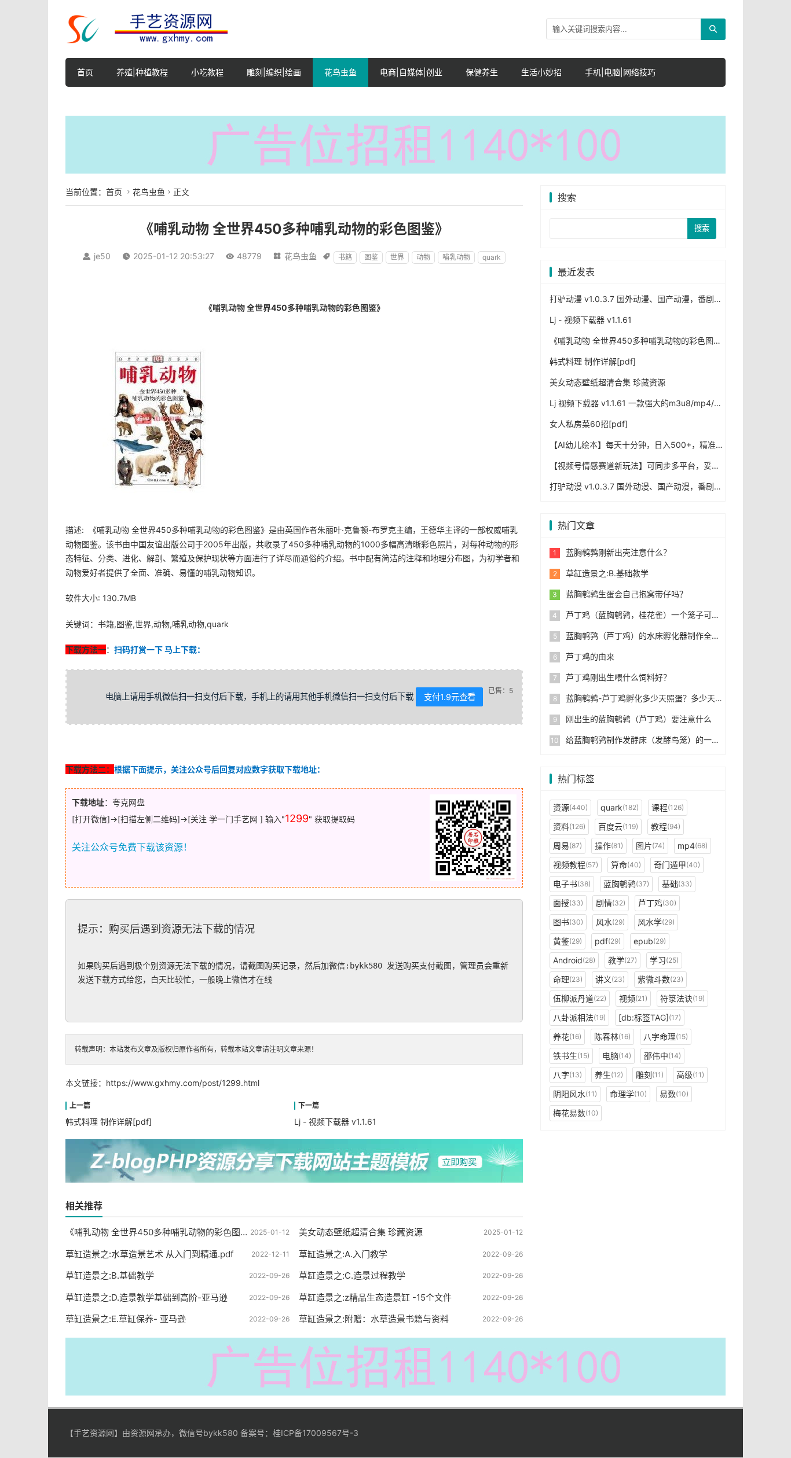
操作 (609, 846)
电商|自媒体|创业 (411, 72)
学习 (664, 960)
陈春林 (612, 1036)
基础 (677, 884)
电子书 (572, 884)
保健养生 (482, 72)
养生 (609, 1075)
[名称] (395, 144)
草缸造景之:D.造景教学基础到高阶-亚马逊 (146, 1297)
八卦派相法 (579, 1017)
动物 (423, 257)
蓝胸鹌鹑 (626, 884)
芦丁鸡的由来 (590, 656)
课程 (667, 807)
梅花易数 (575, 1113)
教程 (665, 826)
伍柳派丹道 (579, 998)
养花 (567, 1036)
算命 (626, 865)
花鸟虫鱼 (340, 72)
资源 (570, 807)
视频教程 (575, 865)
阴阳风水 (575, 1094)
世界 (397, 257)
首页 (85, 72)
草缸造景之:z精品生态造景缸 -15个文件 (375, 1297)
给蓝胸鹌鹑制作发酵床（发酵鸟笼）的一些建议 (651, 740)
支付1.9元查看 (449, 697)
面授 (568, 903)
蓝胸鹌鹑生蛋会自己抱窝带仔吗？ (626, 594)
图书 (568, 922)
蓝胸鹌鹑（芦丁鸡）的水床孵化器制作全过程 (647, 635)
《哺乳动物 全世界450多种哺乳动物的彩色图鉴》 (161, 1232)
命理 (568, 979)
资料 (569, 826)
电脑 (616, 1056)
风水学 (656, 922)
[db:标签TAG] (649, 1017)
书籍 (345, 257)
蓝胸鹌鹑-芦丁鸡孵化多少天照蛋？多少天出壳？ (652, 698)
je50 (102, 256)
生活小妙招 (541, 72)
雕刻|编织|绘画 (274, 72)
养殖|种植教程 (142, 72)
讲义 (610, 979)
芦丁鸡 (657, 903)
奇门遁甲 (677, 865)
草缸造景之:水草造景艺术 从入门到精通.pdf (149, 1254)
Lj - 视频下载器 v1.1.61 (335, 1121)
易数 (674, 1094)
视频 (633, 998)
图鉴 (371, 257)
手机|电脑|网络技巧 (620, 72)
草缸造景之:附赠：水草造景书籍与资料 (374, 1318)
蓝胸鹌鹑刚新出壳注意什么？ (618, 552)
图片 (650, 846)
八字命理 (665, 1036)
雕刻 (650, 1075)
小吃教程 (207, 72)
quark (491, 257)
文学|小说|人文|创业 (114, 101)
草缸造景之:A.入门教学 (343, 1254)
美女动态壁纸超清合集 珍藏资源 (361, 1232)
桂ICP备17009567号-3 (315, 1433)
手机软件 (190, 101)
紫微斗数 (660, 979)
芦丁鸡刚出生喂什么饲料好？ (618, 677)
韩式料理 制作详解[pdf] (108, 1121)
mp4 (693, 846)
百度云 (618, 826)
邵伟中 (662, 1056)
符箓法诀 (682, 998)
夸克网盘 (128, 802)
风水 (610, 922)
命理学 (628, 1094)
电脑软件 (285, 101)
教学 (622, 960)
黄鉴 (567, 941)
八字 (567, 1075)
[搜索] (713, 29)
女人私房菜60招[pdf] (589, 424)
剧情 (610, 903)
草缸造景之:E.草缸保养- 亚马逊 (125, 1318)
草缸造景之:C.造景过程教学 (352, 1275)
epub (649, 941)
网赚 (237, 101)
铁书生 (571, 1056)
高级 (690, 1075)
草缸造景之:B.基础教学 (109, 1275)
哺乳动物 (456, 257)
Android (574, 960)
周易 (567, 846)
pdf (608, 941)
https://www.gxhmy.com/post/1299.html (182, 1083)
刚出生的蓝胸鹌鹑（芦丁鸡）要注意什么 (639, 719)
